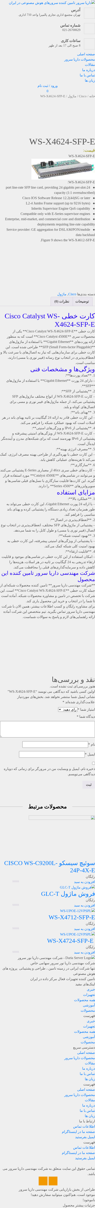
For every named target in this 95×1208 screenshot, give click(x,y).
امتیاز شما (86, 709)
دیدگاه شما (86, 716)
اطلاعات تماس (84, 1126)
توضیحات (82, 301)
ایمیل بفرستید (85, 1137)
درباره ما (88, 70)
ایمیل (90, 754)
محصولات (88, 1010)
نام (91, 744)
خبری (91, 989)
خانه (92, 96)
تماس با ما (87, 75)
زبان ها (90, 80)
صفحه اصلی (86, 54)
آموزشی (89, 1005)
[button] (47, 1016)
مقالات (90, 65)
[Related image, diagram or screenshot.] (63, 169)
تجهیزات (89, 995)
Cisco (83, 96)
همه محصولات (84, 1000)
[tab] (82, 301)
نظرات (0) (61, 301)
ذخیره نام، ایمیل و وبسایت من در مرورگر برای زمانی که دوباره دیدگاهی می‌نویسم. (49, 771)
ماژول (72, 96)
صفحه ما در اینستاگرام (78, 1132)
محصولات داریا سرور (79, 59)
